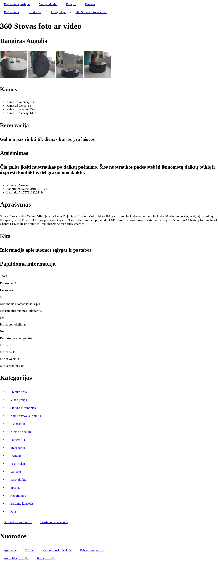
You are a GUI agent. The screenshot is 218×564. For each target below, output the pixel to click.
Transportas (18, 447)
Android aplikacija (16, 558)
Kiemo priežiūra (21, 431)
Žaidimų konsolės (22, 503)
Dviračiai (16, 455)
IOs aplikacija (46, 558)
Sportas (15, 487)
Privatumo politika (92, 550)
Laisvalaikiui (18, 479)
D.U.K (29, 550)
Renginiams (18, 495)
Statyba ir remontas (23, 407)
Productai (35, 12)
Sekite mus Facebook (54, 522)
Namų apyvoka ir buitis (25, 415)
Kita (13, 511)
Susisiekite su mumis (18, 522)
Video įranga (18, 399)
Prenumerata (18, 392)
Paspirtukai (17, 463)
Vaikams (16, 471)
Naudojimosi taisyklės (57, 550)
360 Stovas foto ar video (91, 12)
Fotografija (58, 12)
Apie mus (10, 550)
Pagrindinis (11, 12)
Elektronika (18, 423)
